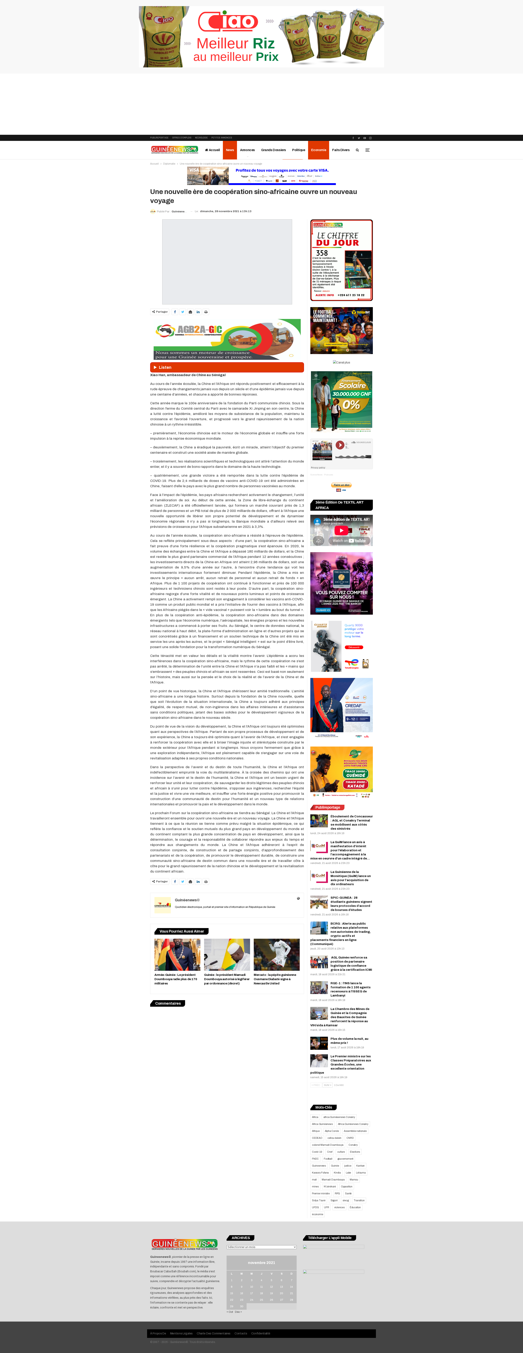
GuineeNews (316, 475)
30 (241, 1306)
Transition (359, 1200)
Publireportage (159, 137)
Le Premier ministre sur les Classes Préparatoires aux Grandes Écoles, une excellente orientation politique (340, 1064)
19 (271, 1293)
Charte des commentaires (213, 1333)
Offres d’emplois (181, 137)
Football (328, 1158)
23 (241, 1299)
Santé (348, 1193)
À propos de (158, 1333)
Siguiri (334, 1200)
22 (231, 1299)
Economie (318, 150)
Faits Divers (341, 150)
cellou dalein (334, 1138)
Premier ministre (321, 1193)
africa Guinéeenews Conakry (339, 1117)
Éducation (355, 1207)
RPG (337, 1193)
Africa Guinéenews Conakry (353, 1124)
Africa (315, 1117)
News (230, 150)
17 (251, 1293)
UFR (326, 1207)
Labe (348, 1172)
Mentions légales (181, 1333)
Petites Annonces (221, 137)
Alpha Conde (332, 1131)
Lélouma (361, 1172)
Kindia (337, 1172)
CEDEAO (317, 1138)
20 (281, 1293)
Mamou (354, 1179)
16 (241, 1293)
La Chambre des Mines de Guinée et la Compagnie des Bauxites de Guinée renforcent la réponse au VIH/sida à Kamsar (339, 1017)
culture (341, 1151)
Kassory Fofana (320, 1172)
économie (317, 1214)
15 (231, 1293)
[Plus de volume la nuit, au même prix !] (319, 1043)
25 (261, 1299)
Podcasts (328, 475)
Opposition (346, 1186)
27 (281, 1299)
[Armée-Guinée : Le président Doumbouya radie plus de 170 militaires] (177, 955)
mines (315, 1186)
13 (281, 1286)
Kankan (360, 1165)
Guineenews (319, 1165)
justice (347, 1165)
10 (251, 1286)
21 (291, 1293)
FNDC (315, 1158)
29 (231, 1306)
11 (261, 1286)
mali (314, 1179)
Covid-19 (317, 1151)
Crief (329, 1151)
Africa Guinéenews (322, 1124)
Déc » (238, 1312)
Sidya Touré (318, 1200)
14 (291, 1286)
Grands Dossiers (273, 150)
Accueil (214, 150)
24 (251, 1299)
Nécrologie (201, 137)
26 (271, 1299)
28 (291, 1299)
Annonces (247, 150)
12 (271, 1286)
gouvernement (345, 1158)
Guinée (335, 1165)
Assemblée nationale (355, 1131)
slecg (346, 1200)
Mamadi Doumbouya (333, 1179)
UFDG (315, 1207)
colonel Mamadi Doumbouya (327, 1144)
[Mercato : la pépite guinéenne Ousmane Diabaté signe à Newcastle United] (277, 955)
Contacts (241, 1333)
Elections (355, 1151)
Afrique (316, 1131)
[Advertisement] (261, 104)
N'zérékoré (330, 1186)
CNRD (350, 1138)
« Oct (230, 1312)
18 (261, 1293)
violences (339, 1207)
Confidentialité (260, 1333)
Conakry (353, 1144)
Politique (298, 150)
